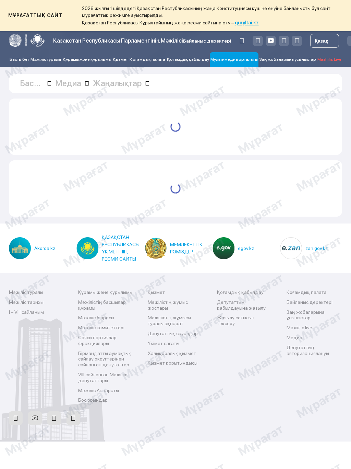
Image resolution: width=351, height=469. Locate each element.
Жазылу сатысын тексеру (235, 320)
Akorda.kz (44, 248)
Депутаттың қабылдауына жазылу (241, 305)
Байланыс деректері (207, 41)
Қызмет (120, 59)
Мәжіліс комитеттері (101, 327)
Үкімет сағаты (163, 343)
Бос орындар (93, 400)
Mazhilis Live (329, 59)
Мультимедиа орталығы (234, 59)
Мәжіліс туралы (46, 59)
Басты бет (19, 59)
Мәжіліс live (299, 327)
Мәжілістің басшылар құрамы (102, 305)
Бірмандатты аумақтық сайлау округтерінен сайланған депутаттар (104, 359)
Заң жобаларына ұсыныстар (287, 59)
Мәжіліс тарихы (26, 302)
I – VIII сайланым (26, 312)
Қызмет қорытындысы (172, 363)
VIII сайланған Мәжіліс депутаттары (102, 377)
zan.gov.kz (316, 248)
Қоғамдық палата (147, 59)
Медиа (294, 337)
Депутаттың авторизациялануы (308, 350)
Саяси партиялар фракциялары (97, 340)
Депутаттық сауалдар (173, 333)
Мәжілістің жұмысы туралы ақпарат (169, 320)
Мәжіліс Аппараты (98, 390)
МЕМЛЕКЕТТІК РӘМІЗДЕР (186, 248)
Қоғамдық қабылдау (188, 59)
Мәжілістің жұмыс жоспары (168, 305)
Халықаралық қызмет (172, 353)
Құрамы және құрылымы (87, 59)
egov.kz (246, 248)
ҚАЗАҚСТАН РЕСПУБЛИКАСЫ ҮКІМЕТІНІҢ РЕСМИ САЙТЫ (121, 248)
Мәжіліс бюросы (96, 317)
